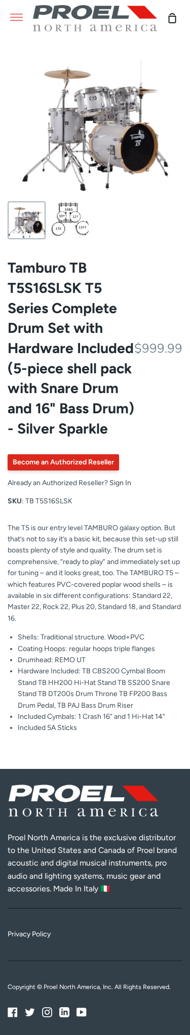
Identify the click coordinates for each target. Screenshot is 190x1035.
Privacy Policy (29, 934)
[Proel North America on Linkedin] (64, 1012)
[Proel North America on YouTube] (82, 1012)
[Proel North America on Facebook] (13, 1012)
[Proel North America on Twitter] (30, 1012)
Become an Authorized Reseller (63, 462)
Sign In (120, 483)
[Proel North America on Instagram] (47, 1012)
